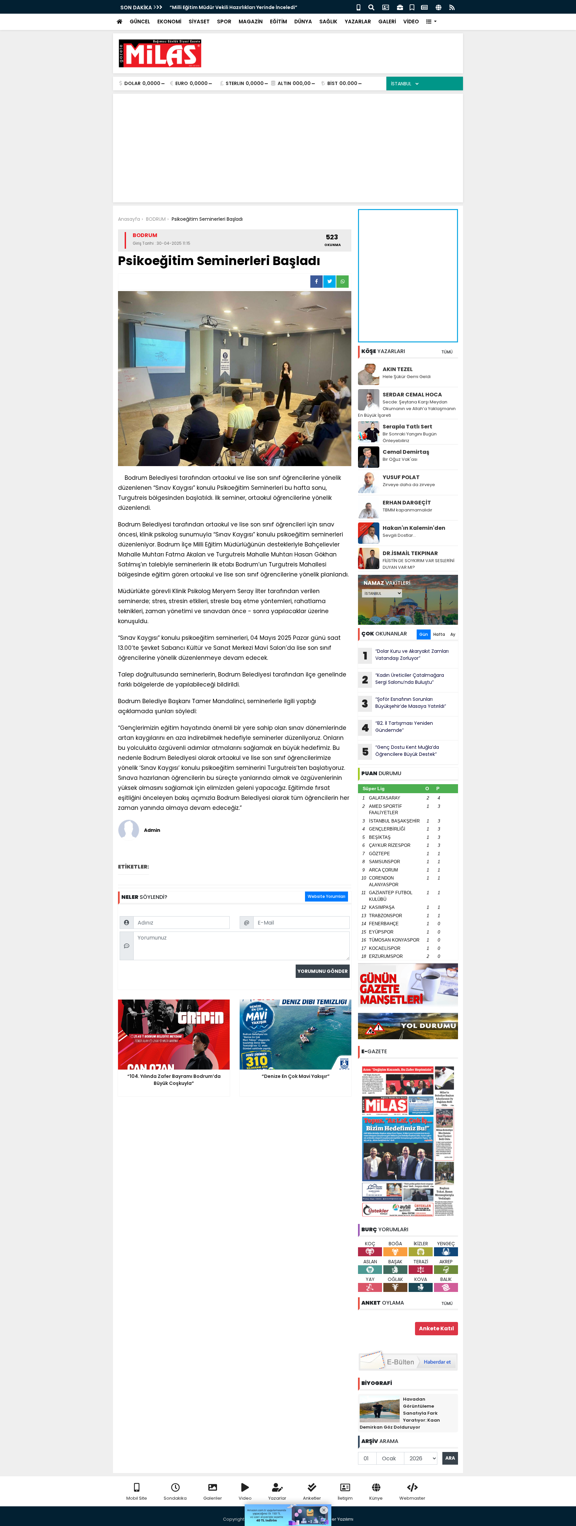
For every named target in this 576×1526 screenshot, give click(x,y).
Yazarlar (277, 1498)
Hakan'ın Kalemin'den (414, 528)
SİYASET (199, 21)
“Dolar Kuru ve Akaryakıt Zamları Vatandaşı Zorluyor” (406, 655)
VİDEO (411, 21)
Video (245, 1498)
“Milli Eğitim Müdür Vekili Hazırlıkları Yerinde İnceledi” (233, 7)
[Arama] (371, 7)
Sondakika (175, 1498)
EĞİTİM (278, 21)
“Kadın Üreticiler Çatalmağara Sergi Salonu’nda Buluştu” (403, 679)
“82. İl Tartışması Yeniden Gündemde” (397, 727)
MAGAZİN (251, 21)
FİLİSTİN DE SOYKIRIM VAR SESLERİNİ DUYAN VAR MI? (418, 563)
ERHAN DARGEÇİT (407, 502)
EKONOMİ (169, 21)
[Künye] (438, 7)
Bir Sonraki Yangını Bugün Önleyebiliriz (410, 437)
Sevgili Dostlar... (399, 535)
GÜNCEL (140, 21)
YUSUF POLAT (401, 477)
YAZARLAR (358, 21)
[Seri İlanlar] (412, 7)
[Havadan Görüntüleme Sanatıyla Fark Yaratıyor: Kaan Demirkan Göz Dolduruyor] (380, 1408)
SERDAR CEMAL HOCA (412, 394)
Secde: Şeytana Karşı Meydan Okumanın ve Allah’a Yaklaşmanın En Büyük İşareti (407, 408)
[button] (431, 22)
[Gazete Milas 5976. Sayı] (408, 1141)
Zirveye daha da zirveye (409, 484)
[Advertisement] (336, 53)
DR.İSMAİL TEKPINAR (410, 553)
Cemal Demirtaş (406, 452)
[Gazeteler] (424, 7)
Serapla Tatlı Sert (407, 426)
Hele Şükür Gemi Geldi (407, 376)
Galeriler (212, 1498)
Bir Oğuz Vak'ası (400, 459)
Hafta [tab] (439, 634)
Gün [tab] (423, 634)
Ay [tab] (452, 634)
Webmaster (412, 1498)
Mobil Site (136, 1498)
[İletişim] (385, 7)
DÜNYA (303, 21)
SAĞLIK (328, 21)
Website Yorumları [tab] (326, 896)
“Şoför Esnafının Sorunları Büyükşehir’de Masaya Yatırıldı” (404, 703)
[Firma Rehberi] (400, 7)
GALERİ (387, 21)
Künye (376, 1498)
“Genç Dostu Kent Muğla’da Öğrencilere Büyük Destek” (400, 751)
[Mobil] (358, 7)
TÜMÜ (447, 352)
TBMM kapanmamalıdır (407, 510)
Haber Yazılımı (338, 1519)
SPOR (224, 21)
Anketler (312, 1498)
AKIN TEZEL (398, 369)
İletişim (345, 1498)
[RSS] (452, 7)
